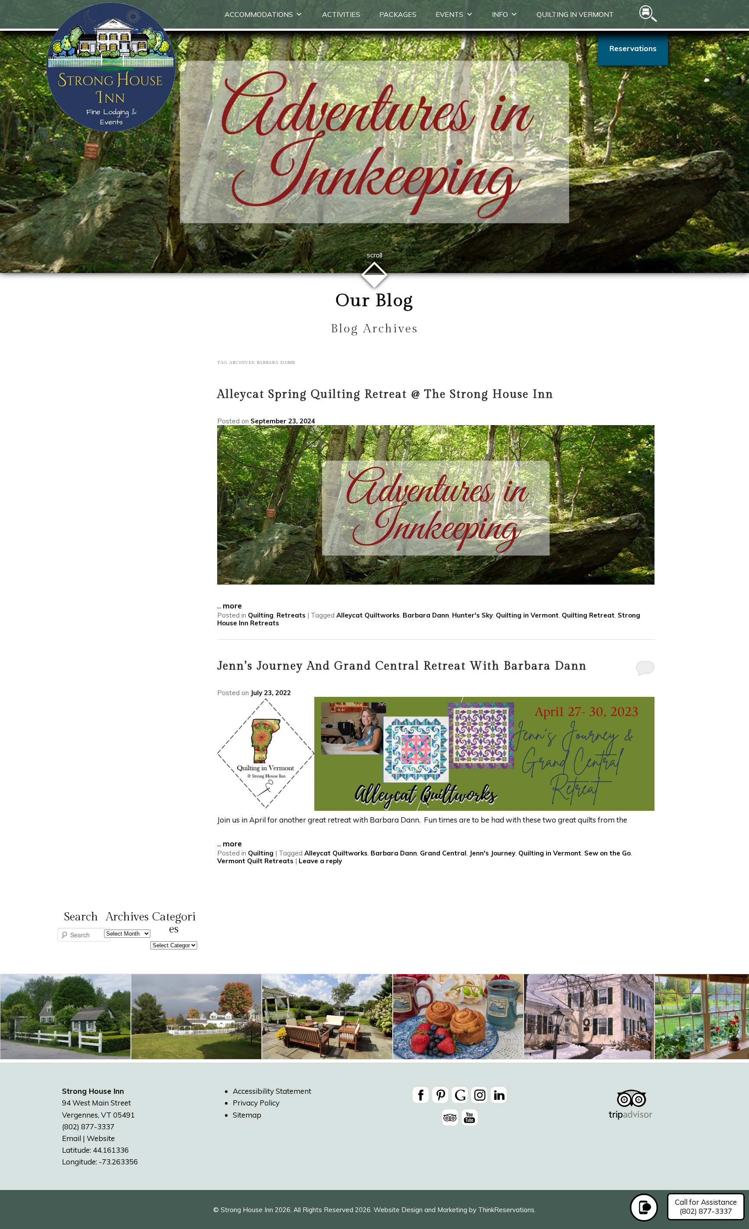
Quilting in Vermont (575, 14)
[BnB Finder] (630, 1115)
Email (71, 1138)
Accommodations (259, 14)
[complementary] (374, 1018)
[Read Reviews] (450, 1117)
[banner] (460, 1107)
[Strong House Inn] (111, 129)
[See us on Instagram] (479, 1095)
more (232, 605)
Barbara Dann (426, 615)
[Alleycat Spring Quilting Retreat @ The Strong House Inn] (436, 581)
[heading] (374, 315)
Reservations (633, 48)
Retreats (291, 615)
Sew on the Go (607, 853)
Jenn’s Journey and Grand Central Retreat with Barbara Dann (402, 666)
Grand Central (443, 853)
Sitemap (247, 1114)
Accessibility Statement (272, 1091)
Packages (398, 14)
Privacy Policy (256, 1102)
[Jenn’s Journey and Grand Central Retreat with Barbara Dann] (436, 808)
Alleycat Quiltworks (368, 615)
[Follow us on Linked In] (499, 1095)
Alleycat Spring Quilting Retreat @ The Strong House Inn (385, 394)
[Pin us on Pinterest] (440, 1095)
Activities (341, 14)
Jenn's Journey (492, 853)
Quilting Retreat (588, 615)
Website (101, 1138)
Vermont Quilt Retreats (255, 861)
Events (449, 14)
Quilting (261, 615)
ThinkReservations (506, 1210)
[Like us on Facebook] (421, 1095)
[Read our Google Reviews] (460, 1095)
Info (500, 14)
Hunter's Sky (472, 615)
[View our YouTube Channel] (470, 1117)
